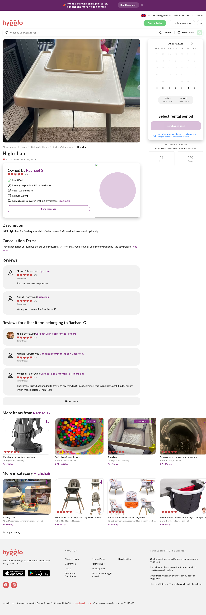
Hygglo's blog (124, 558)
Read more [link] (64, 200)
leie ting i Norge (168, 584)
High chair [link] (45, 271)
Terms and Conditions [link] (70, 575)
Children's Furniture (63, 147)
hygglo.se (155, 578)
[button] (141, 5)
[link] (13, 23)
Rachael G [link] (34, 170)
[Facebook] (6, 585)
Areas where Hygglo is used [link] (102, 575)
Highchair (82, 147)
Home (24, 147)
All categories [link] (98, 568)
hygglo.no (197, 584)
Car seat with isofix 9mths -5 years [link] (55, 333)
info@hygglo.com (82, 603)
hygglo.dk (155, 561)
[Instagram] (14, 585)
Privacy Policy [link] (98, 558)
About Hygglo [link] (72, 558)
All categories (9, 147)
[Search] (199, 32)
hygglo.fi (168, 570)
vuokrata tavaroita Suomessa (175, 567)
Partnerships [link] (98, 563)
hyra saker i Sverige (170, 575)
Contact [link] (199, 15)
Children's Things (40, 147)
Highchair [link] (42, 473)
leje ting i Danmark (173, 558)
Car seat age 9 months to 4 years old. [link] (62, 353)
